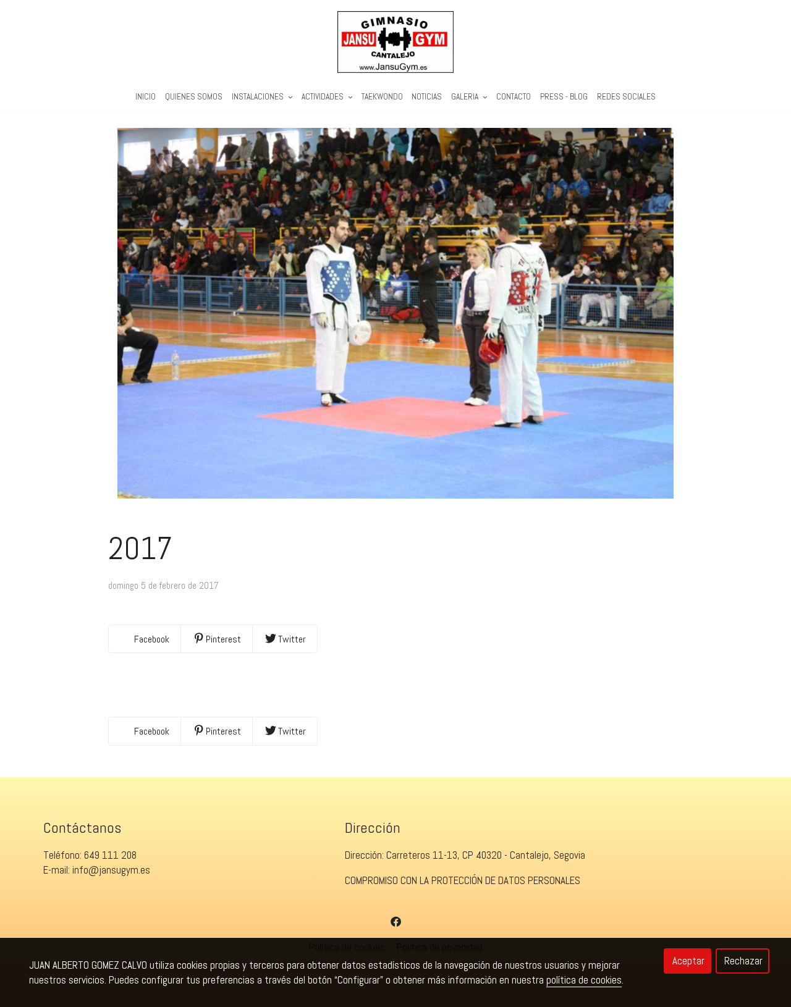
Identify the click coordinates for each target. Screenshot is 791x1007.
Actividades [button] (323, 96)
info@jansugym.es (111, 870)
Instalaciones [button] (259, 96)
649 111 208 (110, 855)
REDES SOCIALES (626, 96)
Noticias (427, 96)
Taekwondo (382, 96)
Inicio (145, 96)
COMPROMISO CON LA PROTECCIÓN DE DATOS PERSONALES (462, 880)
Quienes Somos (193, 96)
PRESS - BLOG (564, 96)
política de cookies (584, 980)
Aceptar (688, 960)
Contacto (513, 96)
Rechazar (743, 960)
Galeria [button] (465, 96)
